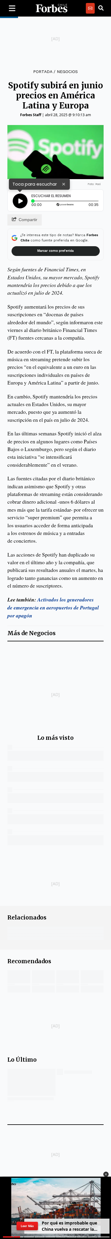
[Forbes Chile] (51, 8)
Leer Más (27, 1226)
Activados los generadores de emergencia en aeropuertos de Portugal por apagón (53, 608)
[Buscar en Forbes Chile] (101, 8)
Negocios (67, 71)
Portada (42, 71)
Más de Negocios (31, 633)
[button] (106, 1174)
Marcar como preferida (55, 251)
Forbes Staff (30, 114)
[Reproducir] (20, 201)
